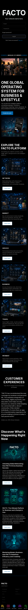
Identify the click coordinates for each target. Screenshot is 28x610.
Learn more (7, 188)
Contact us (17, 594)
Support (17, 589)
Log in (14, 36)
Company (4, 589)
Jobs (3, 594)
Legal (3, 597)
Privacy (4, 602)
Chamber (4, 591)
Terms (3, 599)
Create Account (7, 113)
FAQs (16, 591)
